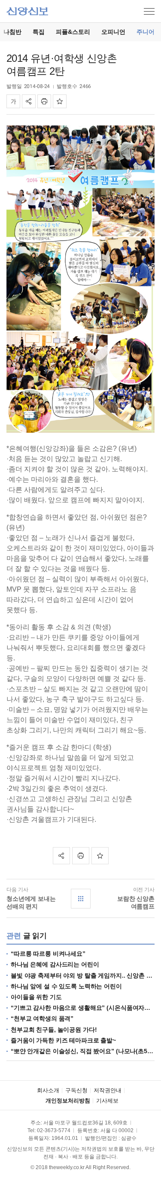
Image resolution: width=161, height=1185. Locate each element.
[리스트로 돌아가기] (81, 898)
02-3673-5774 (53, 1130)
